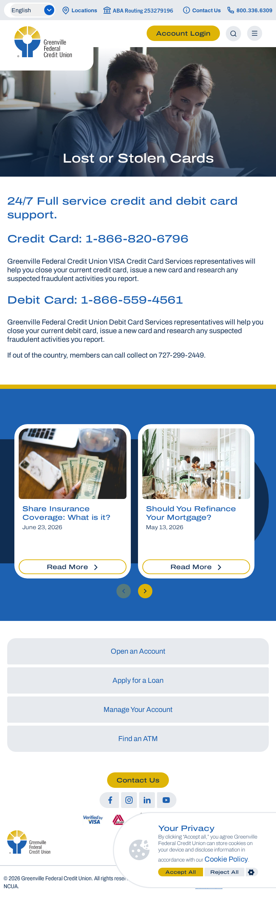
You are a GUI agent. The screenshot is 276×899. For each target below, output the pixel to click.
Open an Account (138, 651)
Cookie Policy (226, 859)
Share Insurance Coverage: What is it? (66, 513)
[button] (123, 591)
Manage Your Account (138, 709)
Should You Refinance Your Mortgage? (191, 513)
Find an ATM (138, 739)
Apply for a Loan (138, 680)
